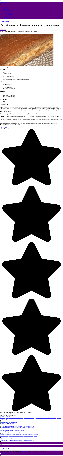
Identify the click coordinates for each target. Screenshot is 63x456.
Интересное (6, 9)
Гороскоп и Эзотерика (9, 17)
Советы (8, 16)
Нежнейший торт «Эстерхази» (8, 423)
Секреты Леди (4, 2)
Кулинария (9, 14)
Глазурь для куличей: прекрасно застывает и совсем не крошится (17, 440)
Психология (6, 18)
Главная (5, 7)
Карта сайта (6, 448)
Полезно (5, 10)
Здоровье (8, 11)
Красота (8, 13)
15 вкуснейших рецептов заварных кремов (11, 431)
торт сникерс (3, 127)
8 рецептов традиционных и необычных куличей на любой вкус (17, 427)
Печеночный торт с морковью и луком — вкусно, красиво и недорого (18, 436)
